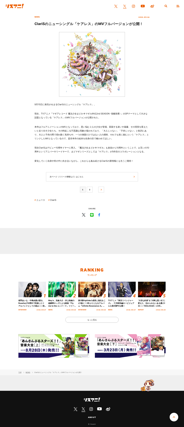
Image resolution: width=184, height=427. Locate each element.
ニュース (40, 200)
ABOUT (92, 417)
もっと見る (92, 320)
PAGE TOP (174, 417)
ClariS (53, 200)
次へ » (101, 189)
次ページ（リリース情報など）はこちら (66, 176)
